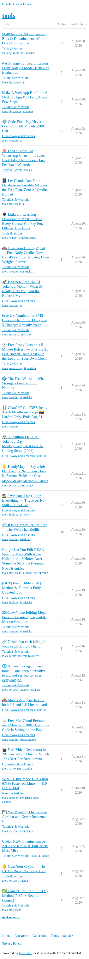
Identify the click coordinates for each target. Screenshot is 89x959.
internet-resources (28, 655)
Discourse (25, 953)
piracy (13, 655)
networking (16, 368)
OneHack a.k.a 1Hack (16, 4)
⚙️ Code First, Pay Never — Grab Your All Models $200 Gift (24, 126)
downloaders (27, 53)
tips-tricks (15, 82)
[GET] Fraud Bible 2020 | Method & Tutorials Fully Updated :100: (21, 587)
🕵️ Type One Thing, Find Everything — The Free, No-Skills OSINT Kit (24, 500)
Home (6, 935)
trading (24, 880)
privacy (13, 334)
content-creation (22, 768)
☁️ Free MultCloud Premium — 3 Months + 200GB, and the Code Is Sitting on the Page (25, 725)
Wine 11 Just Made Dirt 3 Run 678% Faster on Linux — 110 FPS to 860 (25, 783)
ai (24, 82)
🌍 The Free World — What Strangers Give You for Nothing (24, 383)
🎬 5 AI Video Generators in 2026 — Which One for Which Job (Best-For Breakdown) (25, 754)
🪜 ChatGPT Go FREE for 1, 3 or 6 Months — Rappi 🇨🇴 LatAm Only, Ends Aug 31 (24, 412)
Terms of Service (62, 935)
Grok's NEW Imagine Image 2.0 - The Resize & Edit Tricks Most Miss (25, 846)
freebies (13, 140)
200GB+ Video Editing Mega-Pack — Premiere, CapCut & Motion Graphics (25, 617)
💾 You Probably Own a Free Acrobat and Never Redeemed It (24, 816)
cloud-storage (28, 739)
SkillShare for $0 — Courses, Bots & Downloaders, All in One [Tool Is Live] (24, 38)
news (29, 572)
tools (16, 53)
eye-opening (41, 572)
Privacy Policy (11, 943)
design (45, 855)
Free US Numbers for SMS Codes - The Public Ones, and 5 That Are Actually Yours (24, 320)
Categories (21, 935)
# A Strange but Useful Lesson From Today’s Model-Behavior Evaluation (25, 68)
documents (26, 831)
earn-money (27, 485)
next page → (11, 917)
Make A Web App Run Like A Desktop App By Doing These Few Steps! (25, 97)
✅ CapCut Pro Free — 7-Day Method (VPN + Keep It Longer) (25, 895)
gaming (6, 801)
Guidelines (39, 935)
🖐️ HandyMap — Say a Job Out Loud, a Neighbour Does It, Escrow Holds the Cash (24, 471)
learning (7, 53)
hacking (13, 514)
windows (28, 111)
